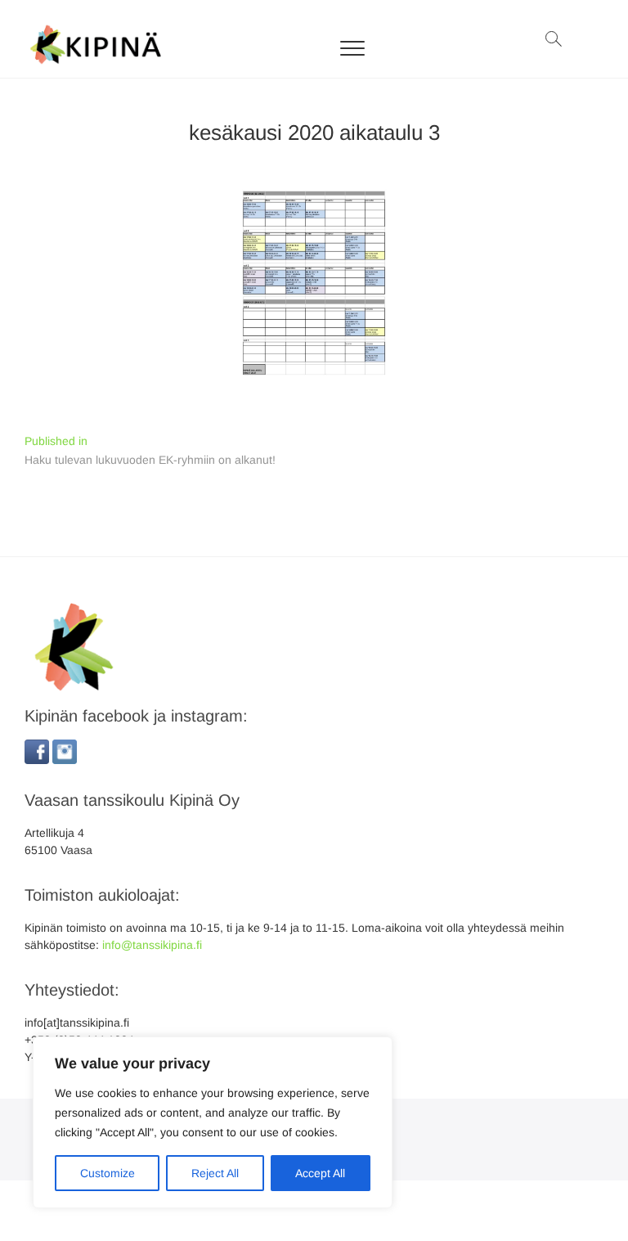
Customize (107, 1173)
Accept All (320, 1173)
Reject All (215, 1173)
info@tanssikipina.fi (152, 944)
